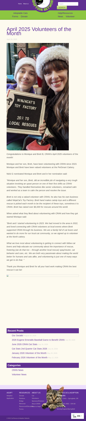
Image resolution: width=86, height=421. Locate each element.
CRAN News (17, 370)
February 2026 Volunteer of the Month (29, 357)
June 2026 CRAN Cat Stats (24, 344)
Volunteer (70, 16)
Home (20, 4)
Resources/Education (26, 406)
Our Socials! (17, 335)
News (60, 16)
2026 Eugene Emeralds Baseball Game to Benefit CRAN (38, 340)
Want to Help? (36, 406)
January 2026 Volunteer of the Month (29, 353)
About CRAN (36, 404)
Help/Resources (65, 13)
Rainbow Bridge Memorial (22, 401)
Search (62, 7)
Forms (15, 16)
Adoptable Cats (20, 13)
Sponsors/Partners (38, 401)
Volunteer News (19, 374)
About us (26, 4)
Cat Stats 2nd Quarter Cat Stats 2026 (29, 349)
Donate (24, 16)
